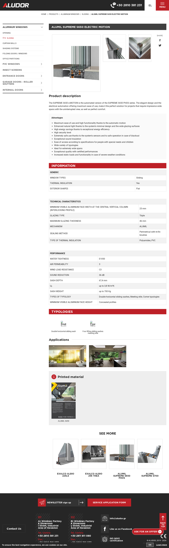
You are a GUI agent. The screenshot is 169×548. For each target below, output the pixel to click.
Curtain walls (9, 43)
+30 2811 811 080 (81, 536)
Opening (7, 33)
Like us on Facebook (121, 529)
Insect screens (12, 70)
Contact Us (14, 528)
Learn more (161, 545)
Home (43, 14)
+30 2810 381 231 (48, 536)
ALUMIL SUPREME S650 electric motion (109, 14)
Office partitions (11, 59)
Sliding (85, 14)
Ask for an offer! (146, 531)
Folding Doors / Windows (15, 53)
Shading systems (11, 48)
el (150, 5)
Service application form (109, 502)
